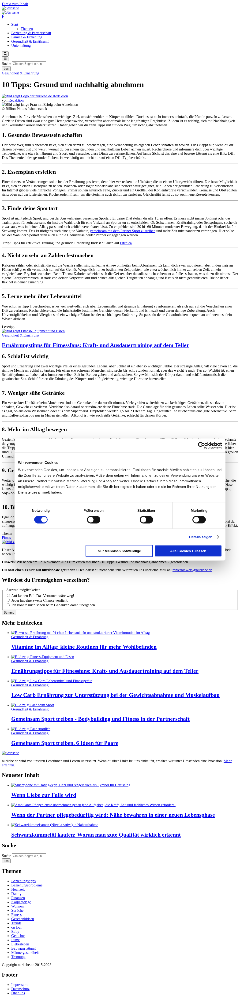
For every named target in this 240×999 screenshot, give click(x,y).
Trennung (18, 957)
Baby (15, 931)
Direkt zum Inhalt (15, 4)
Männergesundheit (25, 953)
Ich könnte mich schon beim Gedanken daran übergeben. (53, 605)
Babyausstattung (23, 948)
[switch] (93, 519)
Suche (6, 64)
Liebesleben (20, 944)
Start (14, 24)
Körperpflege (21, 902)
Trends (16, 923)
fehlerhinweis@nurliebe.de (192, 570)
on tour (16, 927)
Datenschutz (20, 989)
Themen (27, 29)
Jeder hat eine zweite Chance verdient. (39, 600)
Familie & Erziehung (26, 37)
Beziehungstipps (23, 881)
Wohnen (17, 906)
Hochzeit (18, 889)
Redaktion (16, 100)
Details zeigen (200, 537)
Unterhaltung (21, 46)
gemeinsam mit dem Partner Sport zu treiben (122, 231)
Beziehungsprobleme (26, 885)
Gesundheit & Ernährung (30, 41)
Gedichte (18, 936)
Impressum (19, 985)
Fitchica (126, 243)
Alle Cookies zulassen (188, 551)
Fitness (7, 538)
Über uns (18, 993)
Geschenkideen (22, 919)
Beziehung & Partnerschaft (31, 33)
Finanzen (18, 898)
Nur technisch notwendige (119, 551)
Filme (15, 940)
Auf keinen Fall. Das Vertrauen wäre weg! (42, 596)
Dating (16, 894)
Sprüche (17, 910)
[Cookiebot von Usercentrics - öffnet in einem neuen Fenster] (201, 445)
